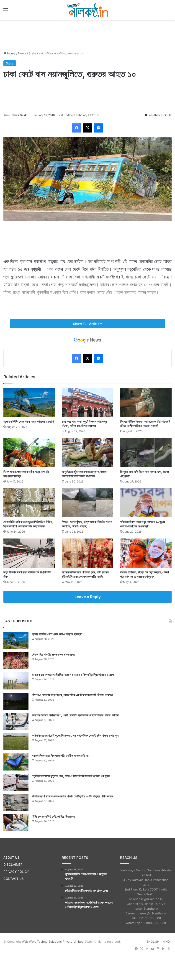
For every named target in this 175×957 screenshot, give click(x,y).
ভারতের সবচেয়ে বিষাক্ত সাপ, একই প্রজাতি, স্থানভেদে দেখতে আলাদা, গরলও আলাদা (75, 715)
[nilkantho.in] (87, 10)
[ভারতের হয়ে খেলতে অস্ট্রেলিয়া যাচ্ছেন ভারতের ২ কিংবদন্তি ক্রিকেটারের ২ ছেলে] (15, 680)
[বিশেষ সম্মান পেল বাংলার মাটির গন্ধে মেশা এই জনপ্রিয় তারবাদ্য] (29, 452)
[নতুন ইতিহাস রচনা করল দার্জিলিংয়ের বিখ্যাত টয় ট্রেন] (29, 552)
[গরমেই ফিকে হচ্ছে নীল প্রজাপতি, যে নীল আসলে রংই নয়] (15, 762)
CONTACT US (13, 878)
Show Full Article (86, 324)
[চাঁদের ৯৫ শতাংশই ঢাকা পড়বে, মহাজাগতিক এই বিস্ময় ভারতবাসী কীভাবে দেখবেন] (15, 701)
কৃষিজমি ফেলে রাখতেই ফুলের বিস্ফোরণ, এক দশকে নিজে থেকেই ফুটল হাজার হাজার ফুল (75, 735)
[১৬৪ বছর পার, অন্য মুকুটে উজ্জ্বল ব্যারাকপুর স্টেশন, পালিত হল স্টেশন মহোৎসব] (87, 402)
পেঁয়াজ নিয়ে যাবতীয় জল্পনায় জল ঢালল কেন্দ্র (53, 654)
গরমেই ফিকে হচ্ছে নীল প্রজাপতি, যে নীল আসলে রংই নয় (60, 756)
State (32, 53)
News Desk (19, 115)
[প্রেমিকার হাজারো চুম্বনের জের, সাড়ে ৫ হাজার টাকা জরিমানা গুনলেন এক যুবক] (15, 782)
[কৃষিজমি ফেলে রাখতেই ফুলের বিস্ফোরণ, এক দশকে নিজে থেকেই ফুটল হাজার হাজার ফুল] (15, 741)
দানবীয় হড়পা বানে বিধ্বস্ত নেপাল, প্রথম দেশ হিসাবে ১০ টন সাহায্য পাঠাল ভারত (72, 796)
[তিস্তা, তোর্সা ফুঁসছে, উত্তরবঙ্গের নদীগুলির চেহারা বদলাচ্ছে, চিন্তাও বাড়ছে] (87, 502)
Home (10, 53)
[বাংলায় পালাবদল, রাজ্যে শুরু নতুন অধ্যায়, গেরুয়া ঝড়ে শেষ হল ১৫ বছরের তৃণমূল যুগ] (146, 552)
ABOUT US (11, 857)
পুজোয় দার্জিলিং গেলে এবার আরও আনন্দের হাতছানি (28, 421)
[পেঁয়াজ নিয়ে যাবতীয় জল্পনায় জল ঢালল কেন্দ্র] (15, 660)
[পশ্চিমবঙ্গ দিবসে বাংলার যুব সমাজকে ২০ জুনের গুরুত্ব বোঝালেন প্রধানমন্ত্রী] (146, 502)
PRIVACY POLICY (16, 871)
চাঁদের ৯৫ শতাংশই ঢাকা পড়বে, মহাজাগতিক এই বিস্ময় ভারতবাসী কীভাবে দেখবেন (72, 695)
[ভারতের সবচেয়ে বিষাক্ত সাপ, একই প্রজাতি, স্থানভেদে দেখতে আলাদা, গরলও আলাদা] (15, 721)
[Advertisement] (87, 35)
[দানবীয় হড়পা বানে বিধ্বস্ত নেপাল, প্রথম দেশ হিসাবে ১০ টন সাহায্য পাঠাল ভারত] (15, 802)
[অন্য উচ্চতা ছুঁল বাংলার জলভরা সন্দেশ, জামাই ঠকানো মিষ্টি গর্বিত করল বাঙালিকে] (87, 452)
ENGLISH (153, 941)
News (22, 53)
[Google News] (87, 340)
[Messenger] (98, 128)
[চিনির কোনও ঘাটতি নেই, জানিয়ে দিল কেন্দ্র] (15, 822)
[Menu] (5, 12)
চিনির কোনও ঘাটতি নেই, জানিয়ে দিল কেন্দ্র (53, 816)
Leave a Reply (88, 597)
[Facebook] (76, 128)
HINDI (166, 941)
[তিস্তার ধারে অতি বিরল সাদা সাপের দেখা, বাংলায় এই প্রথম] (146, 452)
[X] (87, 128)
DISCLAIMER (13, 864)
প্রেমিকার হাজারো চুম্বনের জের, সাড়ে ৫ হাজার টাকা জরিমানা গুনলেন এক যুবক (71, 776)
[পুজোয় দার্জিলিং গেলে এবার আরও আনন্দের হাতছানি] (29, 402)
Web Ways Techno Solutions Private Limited (53, 941)
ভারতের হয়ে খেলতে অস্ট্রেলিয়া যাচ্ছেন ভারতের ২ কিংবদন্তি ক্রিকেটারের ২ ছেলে (73, 674)
